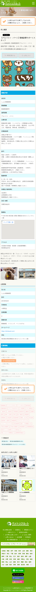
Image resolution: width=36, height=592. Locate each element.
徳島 (14, 562)
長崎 (18, 564)
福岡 (30, 562)
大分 (3, 564)
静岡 (3, 556)
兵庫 (7, 559)
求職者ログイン (28, 530)
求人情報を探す (7, 530)
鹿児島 (23, 564)
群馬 (19, 553)
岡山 (7, 562)
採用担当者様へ (23, 532)
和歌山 (23, 559)
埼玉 (8, 553)
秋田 (19, 551)
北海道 (3, 551)
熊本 (10, 564)
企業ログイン (12, 532)
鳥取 (31, 559)
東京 (31, 551)
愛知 (27, 553)
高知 (26, 562)
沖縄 (27, 564)
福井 (18, 556)
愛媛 (22, 562)
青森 (8, 551)
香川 (18, 562)
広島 (27, 559)
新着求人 (18, 530)
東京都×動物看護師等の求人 (16, 441)
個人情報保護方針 (12, 539)
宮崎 (14, 564)
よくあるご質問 (26, 535)
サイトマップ (25, 539)
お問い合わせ (9, 537)
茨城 (23, 553)
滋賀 (18, 559)
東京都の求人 (5, 441)
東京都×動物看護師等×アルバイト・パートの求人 (13, 444)
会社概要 (19, 537)
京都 (14, 559)
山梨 (30, 556)
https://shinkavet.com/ (8, 331)
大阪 (3, 559)
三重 (7, 556)
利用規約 (28, 537)
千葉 (12, 553)
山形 (23, 551)
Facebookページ (18, 578)
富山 (10, 556)
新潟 (22, 556)
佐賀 (7, 564)
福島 (27, 551)
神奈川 (3, 553)
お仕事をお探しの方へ (11, 535)
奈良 (10, 559)
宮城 (15, 551)
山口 (10, 562)
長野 (26, 556)
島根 (3, 562)
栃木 (15, 553)
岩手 (12, 551)
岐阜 (31, 553)
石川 (14, 556)
